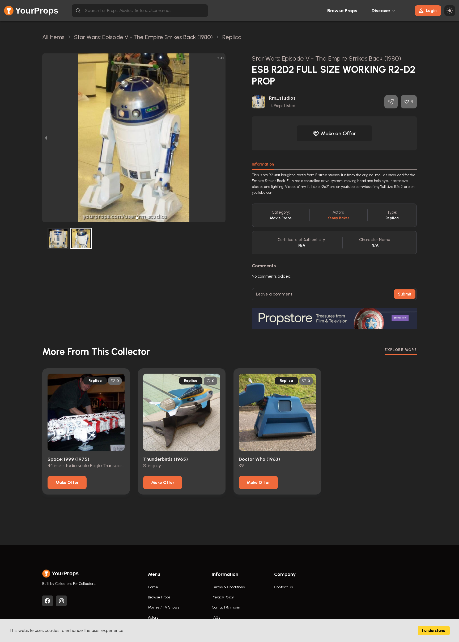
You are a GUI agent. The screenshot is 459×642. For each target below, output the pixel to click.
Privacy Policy (223, 597)
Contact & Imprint (227, 607)
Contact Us (283, 587)
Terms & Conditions (228, 587)
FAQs (216, 617)
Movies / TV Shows (163, 607)
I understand (433, 630)
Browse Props (342, 11)
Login (431, 10)
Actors (153, 617)
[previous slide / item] (46, 137)
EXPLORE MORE (401, 350)
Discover (381, 11)
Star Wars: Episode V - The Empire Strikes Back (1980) (326, 58)
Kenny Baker (338, 218)
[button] (131, 218)
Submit (404, 294)
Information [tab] (263, 164)
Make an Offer (338, 133)
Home (153, 587)
